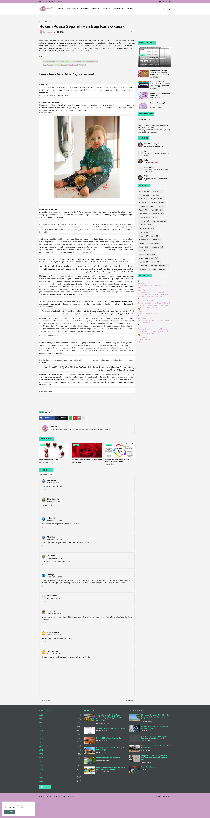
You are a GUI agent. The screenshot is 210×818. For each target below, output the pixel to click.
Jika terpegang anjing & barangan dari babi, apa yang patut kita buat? (155, 737)
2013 (60, 762)
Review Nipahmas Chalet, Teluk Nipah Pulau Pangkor (110, 749)
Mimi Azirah (142, 327)
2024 (60, 719)
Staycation (157, 247)
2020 (60, 734)
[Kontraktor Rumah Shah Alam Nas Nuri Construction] (134, 748)
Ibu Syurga (142, 318)
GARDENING (156, 210)
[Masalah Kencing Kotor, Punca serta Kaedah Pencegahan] (134, 728)
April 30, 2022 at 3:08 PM (55, 558)
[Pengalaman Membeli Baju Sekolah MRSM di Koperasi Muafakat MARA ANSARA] (134, 758)
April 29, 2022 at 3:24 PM (54, 520)
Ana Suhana (142, 283)
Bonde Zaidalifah (144, 290)
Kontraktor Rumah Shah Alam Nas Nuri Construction (155, 747)
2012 (60, 765)
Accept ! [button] (10, 812)
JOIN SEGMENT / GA (148, 217)
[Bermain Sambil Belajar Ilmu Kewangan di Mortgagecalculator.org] (89, 770)
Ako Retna (51, 480)
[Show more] (83, 418)
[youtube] (166, 1)
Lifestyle (118, 9)
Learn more (21, 807)
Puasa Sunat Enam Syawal (49, 459)
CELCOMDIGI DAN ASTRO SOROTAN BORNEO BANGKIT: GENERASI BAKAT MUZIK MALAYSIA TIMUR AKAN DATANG (154, 294)
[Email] (79, 418)
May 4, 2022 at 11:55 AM (54, 613)
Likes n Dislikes (146, 228)
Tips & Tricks (145, 251)
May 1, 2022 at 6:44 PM (54, 598)
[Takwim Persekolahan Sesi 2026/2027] (89, 730)
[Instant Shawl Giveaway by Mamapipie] (143, 95)
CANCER (143, 199)
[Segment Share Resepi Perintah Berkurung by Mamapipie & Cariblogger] (143, 73)
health (155, 262)
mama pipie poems (159, 266)
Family (143, 210)
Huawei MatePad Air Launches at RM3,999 (153, 285)
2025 (60, 715)
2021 (60, 730)
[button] (163, 9)
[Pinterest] (75, 418)
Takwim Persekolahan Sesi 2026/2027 (110, 728)
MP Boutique (142, 338)
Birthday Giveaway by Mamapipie (158, 104)
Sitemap (59, 1)
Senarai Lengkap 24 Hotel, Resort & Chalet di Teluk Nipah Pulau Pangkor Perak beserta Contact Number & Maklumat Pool (154, 305)
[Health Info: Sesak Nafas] (134, 769)
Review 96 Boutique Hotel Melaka (108, 738)
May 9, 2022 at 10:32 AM (54, 635)
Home (41, 1)
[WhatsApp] (70, 418)
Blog (155, 195)
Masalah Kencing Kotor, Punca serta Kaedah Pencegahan (154, 727)
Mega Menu (71, 9)
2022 (60, 727)
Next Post (129, 701)
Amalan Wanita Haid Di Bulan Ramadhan (87, 459)
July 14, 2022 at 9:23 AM (54, 653)
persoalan (144, 269)
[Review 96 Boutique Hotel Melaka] (89, 740)
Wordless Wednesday (148, 258)
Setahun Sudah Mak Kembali (148, 314)
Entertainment (146, 206)
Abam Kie (51, 537)
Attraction (157, 191)
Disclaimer (167, 796)
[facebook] (160, 1)
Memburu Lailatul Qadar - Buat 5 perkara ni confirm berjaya (117, 460)
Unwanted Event (147, 254)
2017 (60, 746)
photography (159, 269)
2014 (60, 758)
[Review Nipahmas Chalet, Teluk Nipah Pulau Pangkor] (89, 750)
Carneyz (50, 575)
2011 (60, 769)
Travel (105, 9)
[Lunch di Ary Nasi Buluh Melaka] (89, 760)
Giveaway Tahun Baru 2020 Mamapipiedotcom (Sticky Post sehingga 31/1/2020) (160, 84)
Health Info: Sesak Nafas (150, 767)
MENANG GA (145, 232)
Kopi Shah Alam (159, 221)
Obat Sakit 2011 (53, 651)
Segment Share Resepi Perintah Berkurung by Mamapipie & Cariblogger (159, 72)
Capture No (157, 199)
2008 (60, 781)
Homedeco (144, 214)
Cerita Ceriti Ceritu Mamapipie (148, 301)
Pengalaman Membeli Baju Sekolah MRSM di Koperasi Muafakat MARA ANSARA (154, 757)
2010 (60, 773)
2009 (60, 777)
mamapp (54, 426)
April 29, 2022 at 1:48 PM (54, 482)
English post (158, 202)
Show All (141, 342)
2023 (60, 723)
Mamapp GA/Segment (149, 236)
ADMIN (129, 9)
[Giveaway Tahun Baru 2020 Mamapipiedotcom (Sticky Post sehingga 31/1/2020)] (143, 84)
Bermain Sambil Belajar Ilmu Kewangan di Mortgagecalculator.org (110, 768)
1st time (144, 191)
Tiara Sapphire (53, 499)
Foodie (95, 9)
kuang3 (143, 266)
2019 (60, 738)
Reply (44, 489)
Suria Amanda (53, 632)
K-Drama (85, 9)
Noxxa (143, 243)
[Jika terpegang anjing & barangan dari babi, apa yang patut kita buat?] (134, 738)
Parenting (155, 243)
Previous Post (45, 701)
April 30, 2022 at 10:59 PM (55, 577)
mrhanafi (51, 518)
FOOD (160, 206)
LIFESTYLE (145, 225)
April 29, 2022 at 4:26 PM (54, 539)
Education (144, 202)
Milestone (144, 240)
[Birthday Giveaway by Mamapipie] (143, 105)
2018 (60, 742)
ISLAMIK (48, 22)
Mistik (157, 240)
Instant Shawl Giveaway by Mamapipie (160, 94)
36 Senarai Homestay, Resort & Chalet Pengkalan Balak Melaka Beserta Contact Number (155, 717)
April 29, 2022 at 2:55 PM (54, 501)
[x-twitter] (163, 1)
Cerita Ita (141, 311)
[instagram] (170, 1)
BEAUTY (144, 195)
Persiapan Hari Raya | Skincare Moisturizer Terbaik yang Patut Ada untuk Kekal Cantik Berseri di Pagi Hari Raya (153, 331)
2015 (60, 754)
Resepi (143, 247)
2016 (60, 750)
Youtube (143, 262)
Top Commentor (50, 1)
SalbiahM (51, 556)
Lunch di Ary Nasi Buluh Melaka (108, 758)
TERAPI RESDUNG (144, 340)
